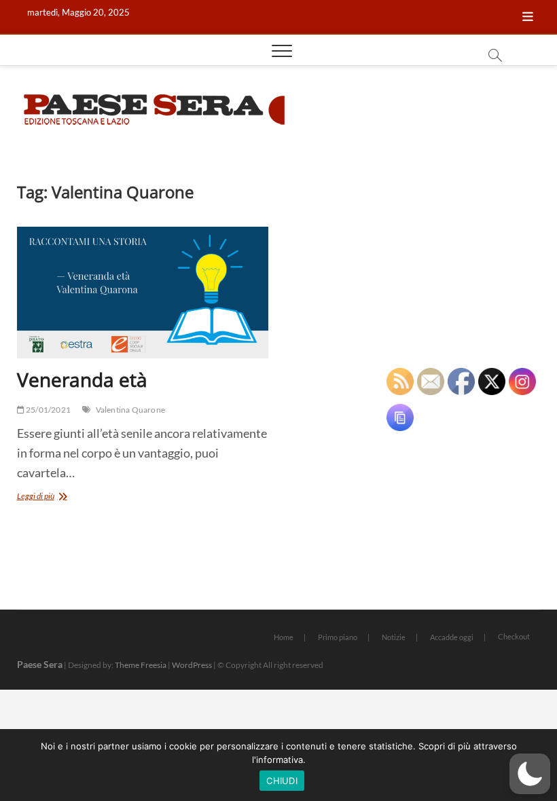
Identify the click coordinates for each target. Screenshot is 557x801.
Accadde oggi (451, 637)
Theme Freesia (140, 665)
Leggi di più (53, 497)
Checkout (514, 636)
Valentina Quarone (130, 410)
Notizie (394, 637)
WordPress (192, 665)
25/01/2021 (47, 410)
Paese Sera (39, 664)
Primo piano (337, 637)
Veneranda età (82, 379)
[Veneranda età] (142, 292)
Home (283, 637)
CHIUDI (282, 780)
